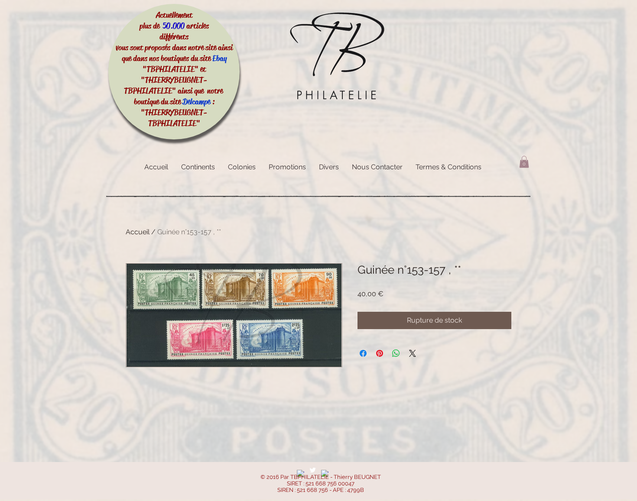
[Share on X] (412, 353)
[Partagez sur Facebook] (363, 353)
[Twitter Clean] (312, 470)
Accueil (138, 232)
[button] (524, 162)
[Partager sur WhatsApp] (396, 353)
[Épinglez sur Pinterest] (379, 353)
